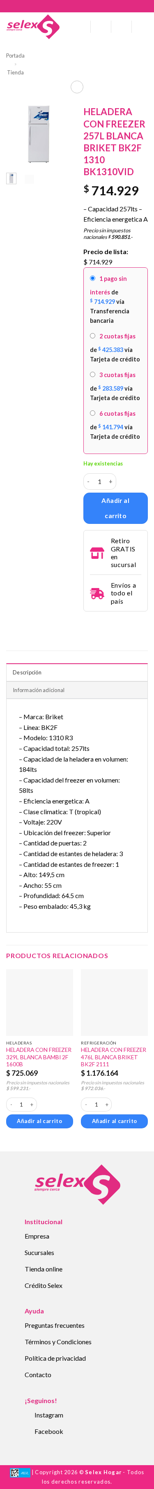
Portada (15, 55)
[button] (81, 27)
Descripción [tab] (27, 672)
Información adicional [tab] (38, 690)
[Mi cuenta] (101, 27)
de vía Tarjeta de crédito (115, 348)
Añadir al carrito (115, 508)
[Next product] (77, 87)
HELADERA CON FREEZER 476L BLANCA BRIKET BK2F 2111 (113, 1057)
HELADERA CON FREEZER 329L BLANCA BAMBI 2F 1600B (38, 1057)
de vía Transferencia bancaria (109, 299)
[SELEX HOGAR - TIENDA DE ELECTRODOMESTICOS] (33, 26)
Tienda (15, 72)
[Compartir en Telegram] (88, 623)
